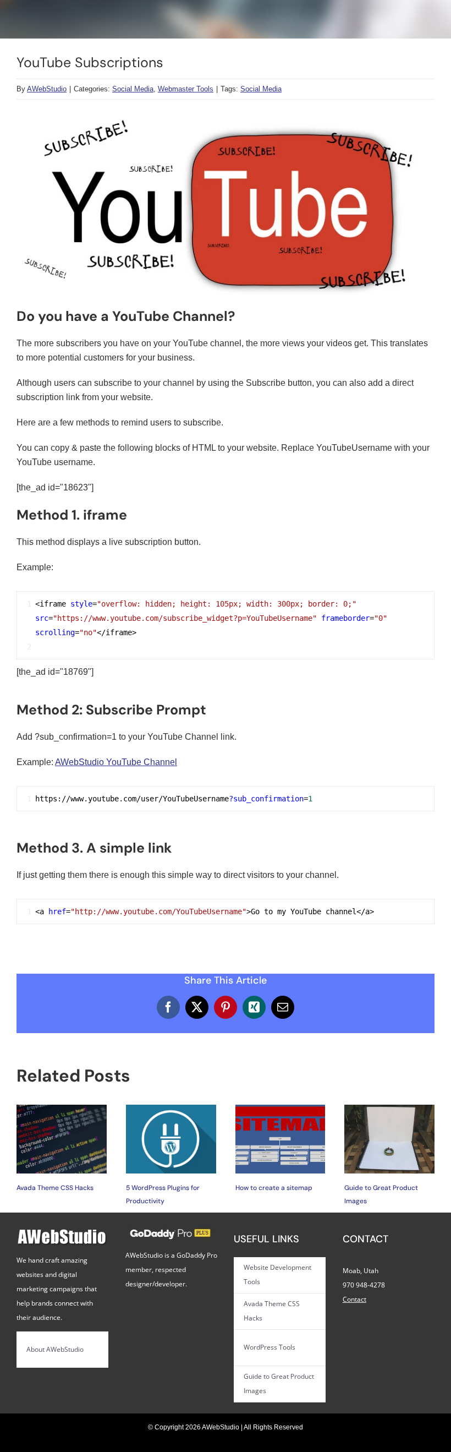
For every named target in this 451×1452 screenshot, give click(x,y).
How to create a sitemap (273, 1187)
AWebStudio (47, 89)
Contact (354, 1299)
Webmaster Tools (185, 89)
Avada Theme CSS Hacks (55, 1187)
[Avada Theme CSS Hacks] (61, 1109)
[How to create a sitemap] (280, 1109)
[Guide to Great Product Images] (389, 1109)
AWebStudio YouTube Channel (116, 762)
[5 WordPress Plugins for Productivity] (171, 1109)
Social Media (132, 89)
